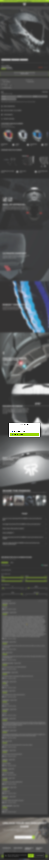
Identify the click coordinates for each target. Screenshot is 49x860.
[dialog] (24, 430)
